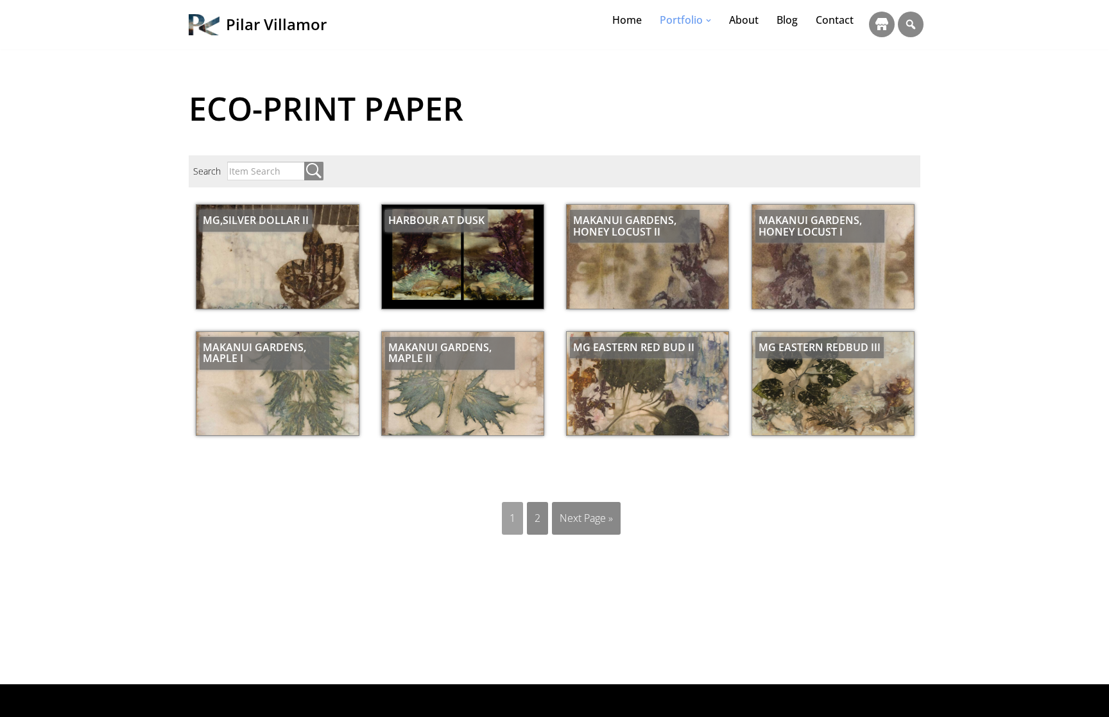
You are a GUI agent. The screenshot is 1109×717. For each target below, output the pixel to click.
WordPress (305, 700)
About (744, 20)
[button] (708, 20)
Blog (787, 20)
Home (627, 20)
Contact (835, 20)
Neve (200, 700)
